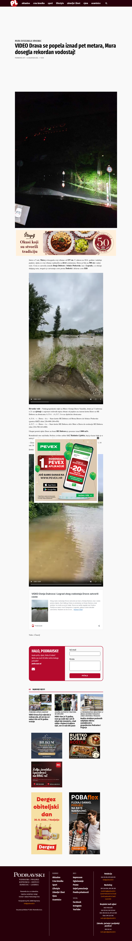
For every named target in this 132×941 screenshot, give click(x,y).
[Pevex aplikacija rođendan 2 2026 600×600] (66, 500)
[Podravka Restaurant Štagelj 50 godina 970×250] (66, 255)
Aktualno (26, 3)
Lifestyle (60, 3)
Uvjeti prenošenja (80, 888)
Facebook (77, 902)
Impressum (77, 877)
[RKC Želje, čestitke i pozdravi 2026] (46, 786)
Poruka (72, 659)
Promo (75, 884)
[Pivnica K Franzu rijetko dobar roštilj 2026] (84, 758)
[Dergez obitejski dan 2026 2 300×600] (46, 853)
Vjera (86, 3)
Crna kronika (39, 3)
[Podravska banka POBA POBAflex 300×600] (84, 853)
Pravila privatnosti (81, 892)
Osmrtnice (96, 3)
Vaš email (73, 650)
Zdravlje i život (73, 3)
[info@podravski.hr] (33, 669)
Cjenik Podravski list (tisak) (108, 894)
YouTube (76, 909)
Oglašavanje (78, 881)
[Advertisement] (66, 23)
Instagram (77, 905)
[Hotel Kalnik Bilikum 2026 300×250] (46, 758)
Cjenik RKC (108, 899)
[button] (106, 3)
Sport (50, 3)
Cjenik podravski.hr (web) (108, 896)
